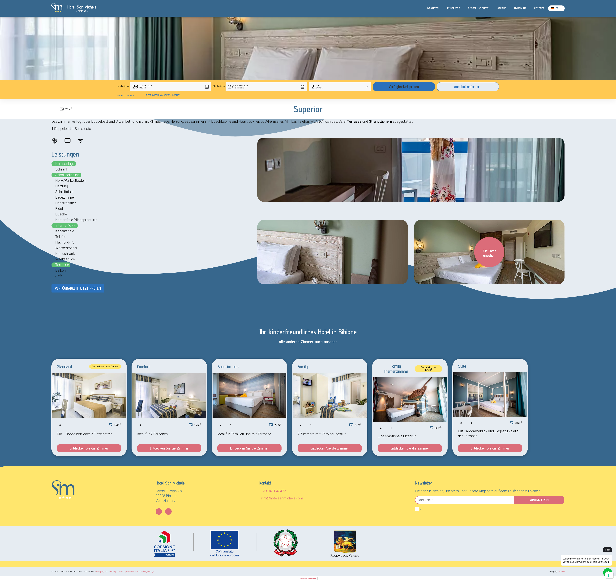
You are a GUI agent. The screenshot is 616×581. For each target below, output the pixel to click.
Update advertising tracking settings (139, 571)
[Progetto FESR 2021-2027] (256, 543)
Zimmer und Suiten (478, 8)
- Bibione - (82, 11)
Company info (102, 571)
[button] (170, 86)
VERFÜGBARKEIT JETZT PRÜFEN (78, 288)
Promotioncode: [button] (126, 96)
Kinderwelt (453, 8)
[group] (89, 407)
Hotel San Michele (81, 6)
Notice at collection (308, 578)
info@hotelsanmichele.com (282, 498)
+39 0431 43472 (273, 491)
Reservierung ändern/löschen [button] (163, 95)
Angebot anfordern (467, 86)
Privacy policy (116, 571)
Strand (501, 8)
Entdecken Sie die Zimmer (89, 448)
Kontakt (539, 8)
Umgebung (520, 8)
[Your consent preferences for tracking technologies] (609, 575)
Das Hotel (433, 8)
